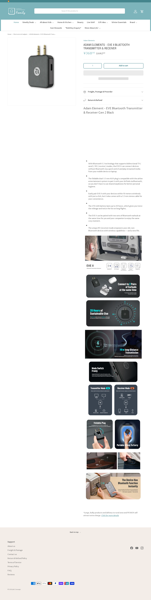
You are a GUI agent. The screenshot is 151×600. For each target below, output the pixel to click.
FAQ (9, 570)
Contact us (12, 554)
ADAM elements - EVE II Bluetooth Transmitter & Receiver (42, 34)
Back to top (74, 532)
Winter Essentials (119, 22)
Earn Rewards (56, 28)
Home (16, 22)
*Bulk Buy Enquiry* (73, 28)
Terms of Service (14, 562)
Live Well (91, 22)
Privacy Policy (13, 566)
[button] (113, 73)
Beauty (80, 22)
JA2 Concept (17, 589)
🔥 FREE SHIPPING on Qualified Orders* (23, 1)
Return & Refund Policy (17, 558)
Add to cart (123, 66)
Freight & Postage (15, 550)
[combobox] (79, 11)
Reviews (11, 574)
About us (11, 546)
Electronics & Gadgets (20, 34)
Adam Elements (89, 41)
